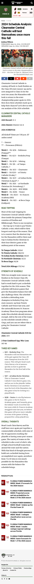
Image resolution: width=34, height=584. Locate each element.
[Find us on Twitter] (2, 579)
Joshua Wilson (7, 42)
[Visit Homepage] (17, 3)
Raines (24, 12)
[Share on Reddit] (23, 78)
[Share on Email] (17, 78)
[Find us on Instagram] (6, 579)
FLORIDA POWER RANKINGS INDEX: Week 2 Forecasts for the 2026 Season (21, 483)
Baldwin (25, 9)
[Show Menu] (2, 3)
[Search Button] (32, 3)
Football (8, 20)
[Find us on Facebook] (4, 579)
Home (3, 20)
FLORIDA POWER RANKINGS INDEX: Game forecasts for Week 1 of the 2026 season (21, 538)
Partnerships (27, 568)
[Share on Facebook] (4, 78)
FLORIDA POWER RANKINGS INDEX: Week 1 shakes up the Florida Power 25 (21, 505)
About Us (5, 570)
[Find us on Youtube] (9, 579)
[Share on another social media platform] (30, 78)
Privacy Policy (18, 568)
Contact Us (13, 570)
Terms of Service (6, 568)
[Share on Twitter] (11, 78)
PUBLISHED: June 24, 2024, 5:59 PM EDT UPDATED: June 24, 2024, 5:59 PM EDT (15, 45)
